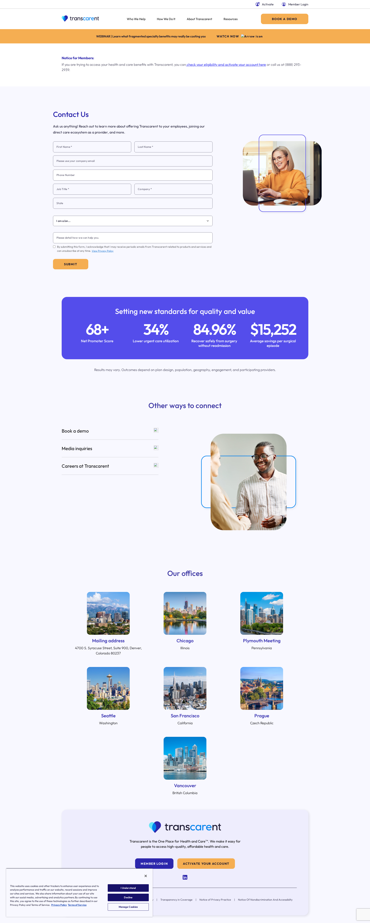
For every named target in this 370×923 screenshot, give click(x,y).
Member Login (298, 4)
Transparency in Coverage (176, 899)
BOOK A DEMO (284, 19)
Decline (128, 897)
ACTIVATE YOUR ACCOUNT (206, 864)
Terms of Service (77, 904)
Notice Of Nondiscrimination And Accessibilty (265, 899)
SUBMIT (70, 264)
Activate (268, 4)
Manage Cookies (128, 906)
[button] (110, 431)
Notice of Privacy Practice (215, 899)
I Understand (128, 887)
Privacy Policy (59, 904)
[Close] (145, 876)
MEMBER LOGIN (154, 864)
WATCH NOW (228, 36)
